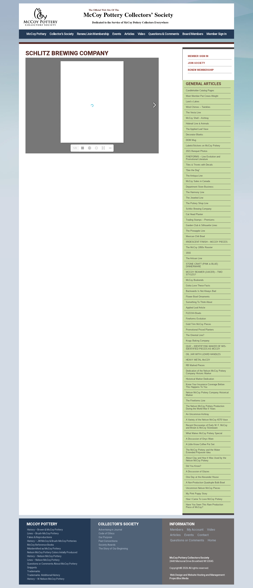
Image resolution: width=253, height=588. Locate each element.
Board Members (192, 34)
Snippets (32, 567)
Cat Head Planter (194, 214)
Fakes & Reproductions (39, 537)
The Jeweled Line (194, 197)
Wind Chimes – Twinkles (198, 107)
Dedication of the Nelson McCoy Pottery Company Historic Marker (206, 372)
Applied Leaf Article (195, 307)
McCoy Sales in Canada (198, 181)
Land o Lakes (192, 101)
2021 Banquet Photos (196, 151)
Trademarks (33, 571)
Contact (203, 535)
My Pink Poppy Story (196, 493)
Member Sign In (216, 34)
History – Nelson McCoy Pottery (44, 556)
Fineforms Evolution (196, 318)
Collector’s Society (62, 34)
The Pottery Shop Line (197, 203)
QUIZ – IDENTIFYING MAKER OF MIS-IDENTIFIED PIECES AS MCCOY (206, 347)
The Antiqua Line (194, 175)
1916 (188, 253)
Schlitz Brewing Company (199, 208)
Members (176, 529)
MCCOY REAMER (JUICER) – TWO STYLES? (204, 273)
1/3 (75, 148)
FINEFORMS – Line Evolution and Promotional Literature (203, 157)
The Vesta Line (193, 112)
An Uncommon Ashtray (197, 414)
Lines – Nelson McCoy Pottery (43, 560)
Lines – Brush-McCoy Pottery (43, 533)
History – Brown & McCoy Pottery (45, 530)
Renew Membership (201, 70)
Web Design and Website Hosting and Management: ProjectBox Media (197, 576)
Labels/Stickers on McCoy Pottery (203, 145)
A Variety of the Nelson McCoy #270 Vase (207, 419)
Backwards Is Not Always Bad (201, 291)
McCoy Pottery (36, 34)
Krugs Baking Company (197, 340)
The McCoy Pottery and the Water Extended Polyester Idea (203, 451)
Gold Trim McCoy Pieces (198, 324)
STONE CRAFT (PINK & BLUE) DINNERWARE (202, 265)
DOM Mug (191, 140)
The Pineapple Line (195, 231)
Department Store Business (199, 186)
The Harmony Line (195, 192)
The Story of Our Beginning (113, 548)
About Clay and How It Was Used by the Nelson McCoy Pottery (206, 459)
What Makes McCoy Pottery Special (204, 433)
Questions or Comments (187, 540)
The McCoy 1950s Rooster (199, 247)
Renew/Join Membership (93, 34)
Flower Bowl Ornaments (198, 296)
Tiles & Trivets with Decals (199, 164)
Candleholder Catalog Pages (200, 90)
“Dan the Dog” (193, 170)
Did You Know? (193, 466)
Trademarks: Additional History (43, 575)
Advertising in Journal (110, 530)
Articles (129, 34)
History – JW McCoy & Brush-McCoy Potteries (52, 541)
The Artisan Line (194, 258)
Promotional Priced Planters (200, 329)
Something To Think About (199, 302)
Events (116, 34)
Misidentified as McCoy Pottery (44, 548)
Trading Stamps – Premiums (200, 219)
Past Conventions (108, 541)
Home (212, 540)
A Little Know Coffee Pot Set (200, 444)
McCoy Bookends (195, 280)
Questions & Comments (163, 34)
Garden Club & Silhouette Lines (201, 225)
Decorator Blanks (194, 134)
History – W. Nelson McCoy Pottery (45, 579)
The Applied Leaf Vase (197, 129)
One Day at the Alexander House (202, 477)
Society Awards (107, 545)
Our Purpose (105, 537)
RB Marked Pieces (195, 365)
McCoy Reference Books (40, 545)
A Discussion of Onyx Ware (199, 439)
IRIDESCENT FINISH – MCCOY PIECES (207, 242)
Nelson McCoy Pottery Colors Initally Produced (52, 552)
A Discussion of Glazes (197, 471)
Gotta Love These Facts (198, 285)
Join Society (196, 63)
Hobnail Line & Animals (197, 123)
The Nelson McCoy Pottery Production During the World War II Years (205, 407)
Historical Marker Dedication (200, 379)
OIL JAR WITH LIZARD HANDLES (203, 354)
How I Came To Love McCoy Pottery (204, 499)
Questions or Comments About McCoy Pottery (52, 564)
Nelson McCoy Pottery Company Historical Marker (207, 393)
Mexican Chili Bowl (195, 236)
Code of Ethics (106, 533)
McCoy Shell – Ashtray (197, 118)
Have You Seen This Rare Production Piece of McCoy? (204, 505)
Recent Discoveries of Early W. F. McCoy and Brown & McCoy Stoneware (206, 426)
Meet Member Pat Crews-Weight (202, 96)
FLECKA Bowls (193, 313)
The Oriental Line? (195, 335)
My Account (195, 529)
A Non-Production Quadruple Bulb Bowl (205, 482)
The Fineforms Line (195, 400)
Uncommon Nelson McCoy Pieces (203, 488)
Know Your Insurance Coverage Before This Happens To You (205, 385)
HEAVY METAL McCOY (198, 359)
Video (141, 34)
